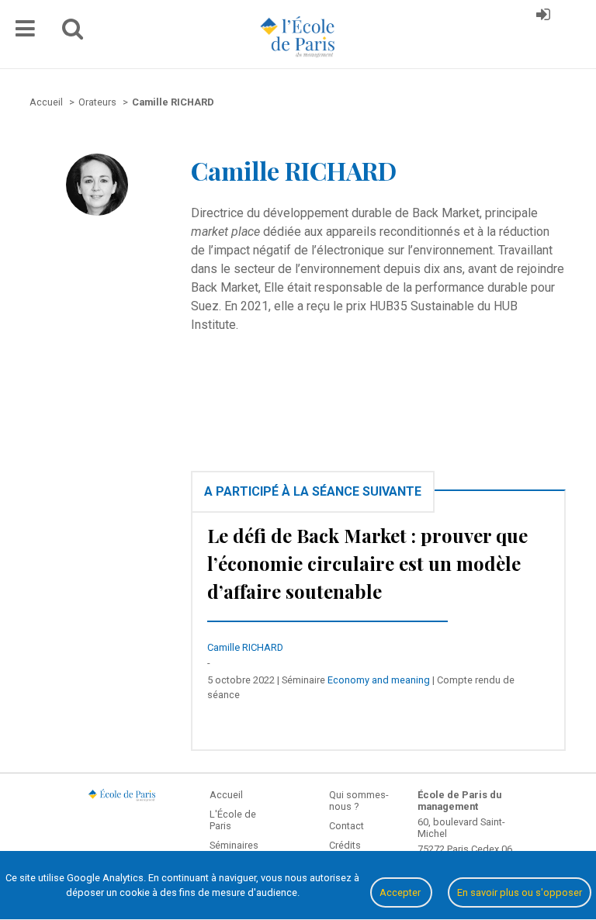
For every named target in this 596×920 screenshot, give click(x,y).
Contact (346, 826)
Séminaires (234, 845)
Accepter (401, 892)
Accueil (226, 795)
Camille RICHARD (245, 647)
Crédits (345, 845)
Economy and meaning (378, 680)
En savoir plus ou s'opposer (519, 892)
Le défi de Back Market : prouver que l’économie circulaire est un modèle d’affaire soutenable (367, 563)
